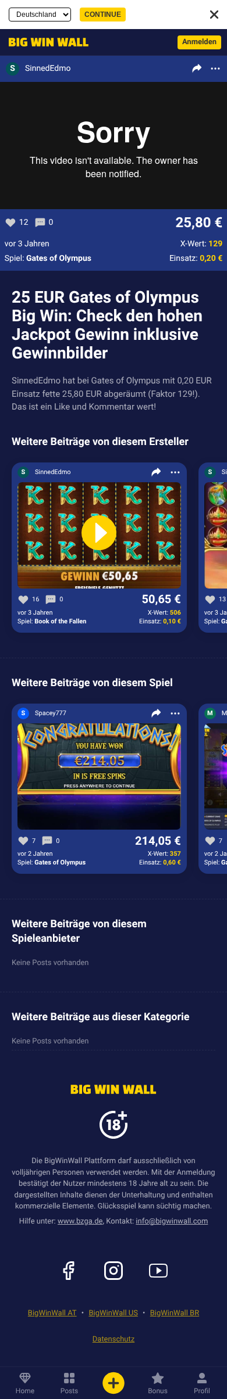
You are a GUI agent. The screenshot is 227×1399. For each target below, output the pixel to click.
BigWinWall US (112, 1313)
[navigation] (45, 42)
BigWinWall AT (52, 1313)
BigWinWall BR (174, 1313)
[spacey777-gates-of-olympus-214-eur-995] (99, 777)
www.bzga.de (80, 1221)
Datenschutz (113, 1339)
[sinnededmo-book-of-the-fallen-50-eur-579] (99, 536)
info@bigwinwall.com (172, 1221)
